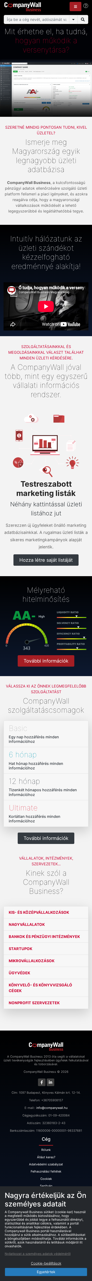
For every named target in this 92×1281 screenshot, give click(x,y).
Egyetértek (46, 1272)
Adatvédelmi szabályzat (46, 1164)
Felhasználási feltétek (46, 1171)
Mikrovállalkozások (31, 960)
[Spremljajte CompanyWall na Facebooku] (42, 1082)
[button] (75, 6)
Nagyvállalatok (27, 924)
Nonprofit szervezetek (34, 1002)
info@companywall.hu (51, 1108)
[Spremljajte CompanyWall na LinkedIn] (50, 1082)
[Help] (85, 6)
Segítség (46, 1186)
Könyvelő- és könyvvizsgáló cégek (40, 988)
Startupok (20, 948)
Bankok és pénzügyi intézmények (44, 936)
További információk (46, 661)
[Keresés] (82, 19)
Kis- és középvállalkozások (39, 912)
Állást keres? (46, 1157)
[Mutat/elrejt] (73, 19)
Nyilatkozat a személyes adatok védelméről (38, 1254)
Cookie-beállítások (46, 1263)
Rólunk (46, 1150)
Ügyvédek (19, 972)
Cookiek (46, 1179)
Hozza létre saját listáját (46, 560)
